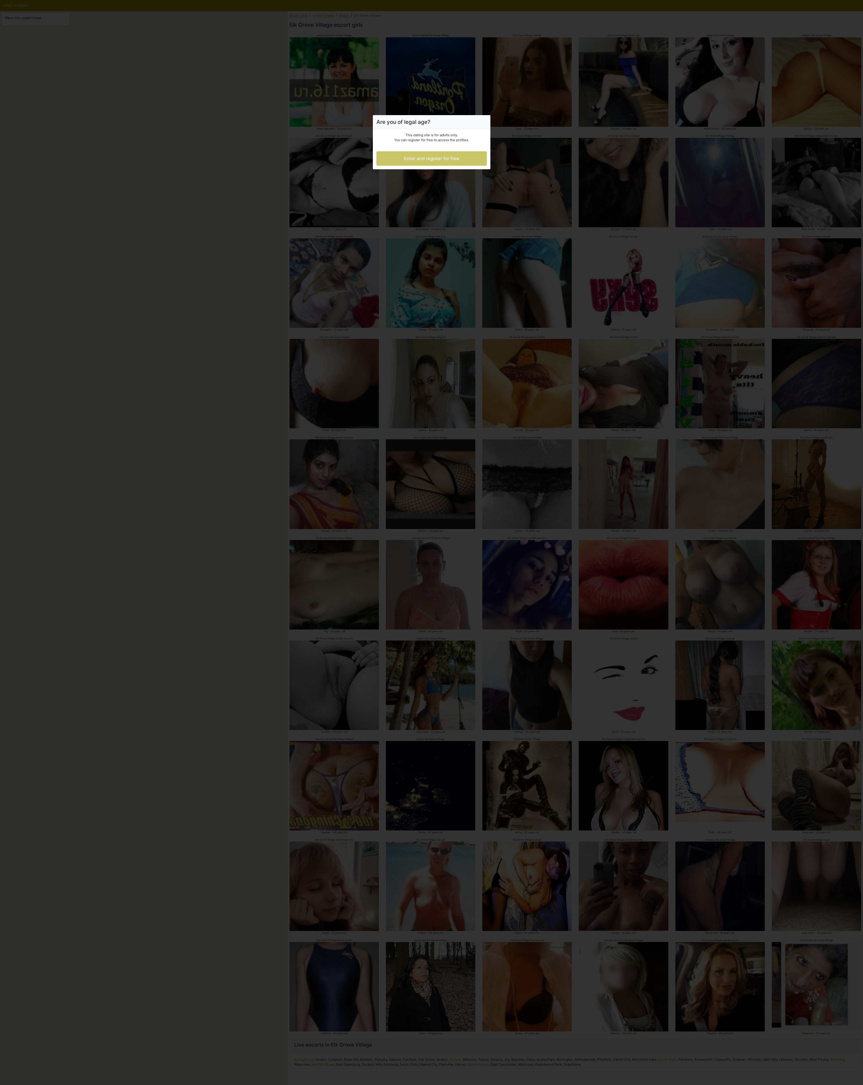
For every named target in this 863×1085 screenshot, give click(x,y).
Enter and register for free (431, 158)
